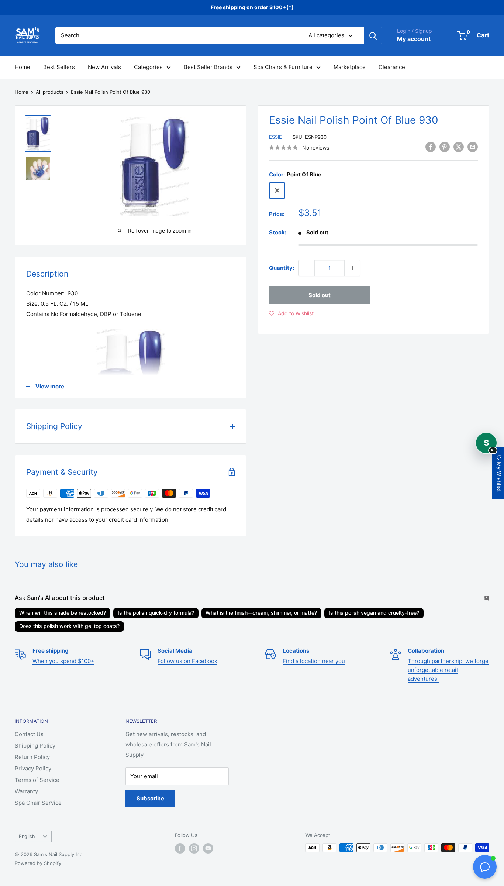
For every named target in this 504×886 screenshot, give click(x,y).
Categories (148, 67)
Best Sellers (59, 67)
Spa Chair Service (38, 802)
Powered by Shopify (38, 863)
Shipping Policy (35, 745)
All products (49, 92)
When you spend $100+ (63, 660)
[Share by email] (472, 146)
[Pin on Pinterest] (444, 146)
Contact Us (29, 734)
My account (414, 38)
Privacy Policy (33, 768)
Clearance (392, 67)
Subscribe (150, 798)
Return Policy (32, 756)
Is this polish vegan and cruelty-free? (374, 612)
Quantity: (281, 267)
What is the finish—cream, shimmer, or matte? (261, 612)
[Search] (373, 35)
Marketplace (350, 67)
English (27, 836)
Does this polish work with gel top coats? (69, 626)
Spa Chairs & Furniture (283, 67)
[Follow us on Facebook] (180, 848)
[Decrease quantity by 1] (306, 268)
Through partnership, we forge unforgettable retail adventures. (448, 669)
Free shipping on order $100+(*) (252, 7)
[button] (291, 313)
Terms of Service (37, 779)
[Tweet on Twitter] (458, 146)
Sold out (319, 295)
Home (22, 67)
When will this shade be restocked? (62, 612)
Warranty (26, 791)
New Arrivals (104, 67)
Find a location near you (314, 660)
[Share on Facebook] (430, 146)
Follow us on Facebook (187, 660)
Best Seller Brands (208, 67)
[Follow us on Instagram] (194, 848)
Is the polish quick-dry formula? (156, 612)
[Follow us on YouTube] (208, 848)
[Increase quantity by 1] (352, 268)
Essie (275, 137)
